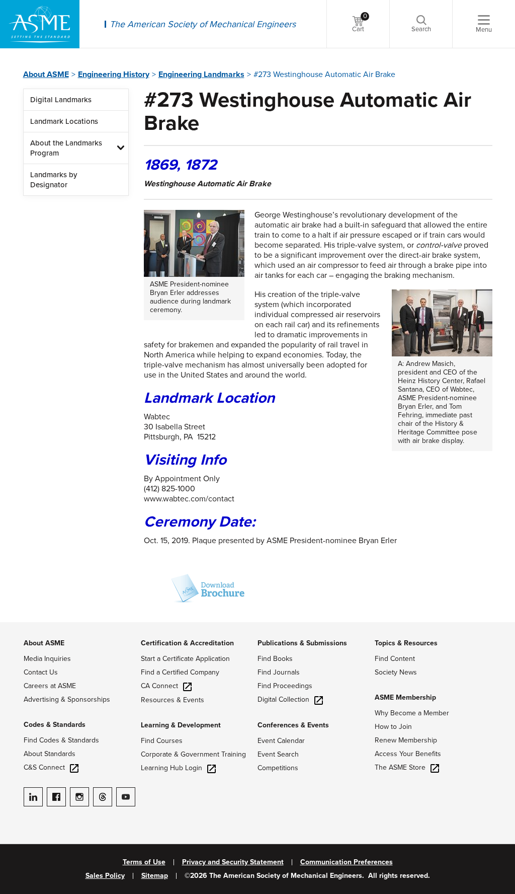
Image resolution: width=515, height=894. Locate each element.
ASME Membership (405, 697)
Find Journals (279, 672)
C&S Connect (44, 767)
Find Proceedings (285, 686)
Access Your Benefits (408, 754)
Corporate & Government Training (193, 754)
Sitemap (154, 876)
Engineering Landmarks (201, 74)
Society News (396, 672)
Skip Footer (20, 627)
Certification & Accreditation (187, 643)
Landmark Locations (64, 121)
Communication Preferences (346, 862)
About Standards (49, 754)
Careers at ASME (50, 686)
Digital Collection (283, 699)
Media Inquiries (47, 658)
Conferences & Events (293, 725)
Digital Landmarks (61, 99)
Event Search (278, 754)
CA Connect (159, 686)
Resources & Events (172, 700)
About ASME (46, 74)
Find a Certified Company (180, 672)
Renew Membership (406, 740)
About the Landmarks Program (66, 148)
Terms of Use (144, 862)
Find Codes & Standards (61, 740)
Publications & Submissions (302, 643)
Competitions (278, 768)
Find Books (275, 658)
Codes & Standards (54, 724)
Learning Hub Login (171, 768)
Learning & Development (181, 725)
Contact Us (41, 672)
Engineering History (113, 74)
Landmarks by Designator (53, 179)
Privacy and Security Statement (233, 862)
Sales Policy (105, 876)
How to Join (393, 726)
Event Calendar (281, 740)
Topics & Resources (406, 643)
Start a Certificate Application (185, 658)
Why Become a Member (412, 713)
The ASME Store (400, 767)
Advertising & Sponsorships (67, 699)
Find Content (395, 658)
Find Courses (162, 740)
